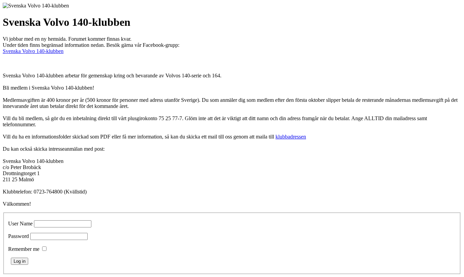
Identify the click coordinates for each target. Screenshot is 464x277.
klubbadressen (290, 137)
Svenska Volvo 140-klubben (33, 51)
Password (18, 236)
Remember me (23, 249)
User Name (20, 223)
